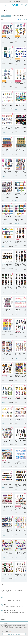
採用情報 (3, 619)
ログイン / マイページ (22, 5)
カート (25, 5)
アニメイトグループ (5, 623)
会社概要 (3, 616)
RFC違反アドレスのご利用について (14, 1)
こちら (10, 631)
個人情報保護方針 (10, 630)
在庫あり (13, 15)
